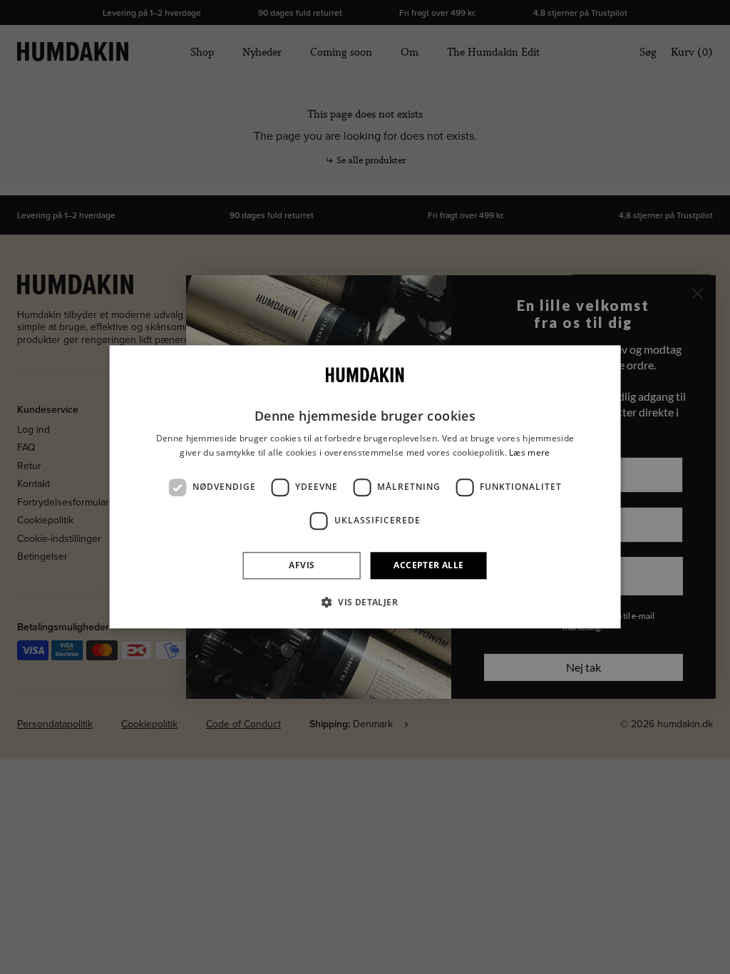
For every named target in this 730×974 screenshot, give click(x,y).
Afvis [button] (301, 565)
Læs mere (529, 452)
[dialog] (365, 486)
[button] (365, 602)
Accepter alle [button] (428, 565)
